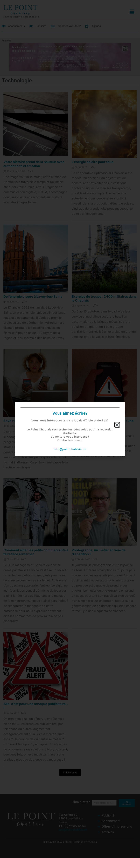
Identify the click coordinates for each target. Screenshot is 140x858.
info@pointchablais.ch (70, 449)
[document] (70, 429)
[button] (117, 424)
